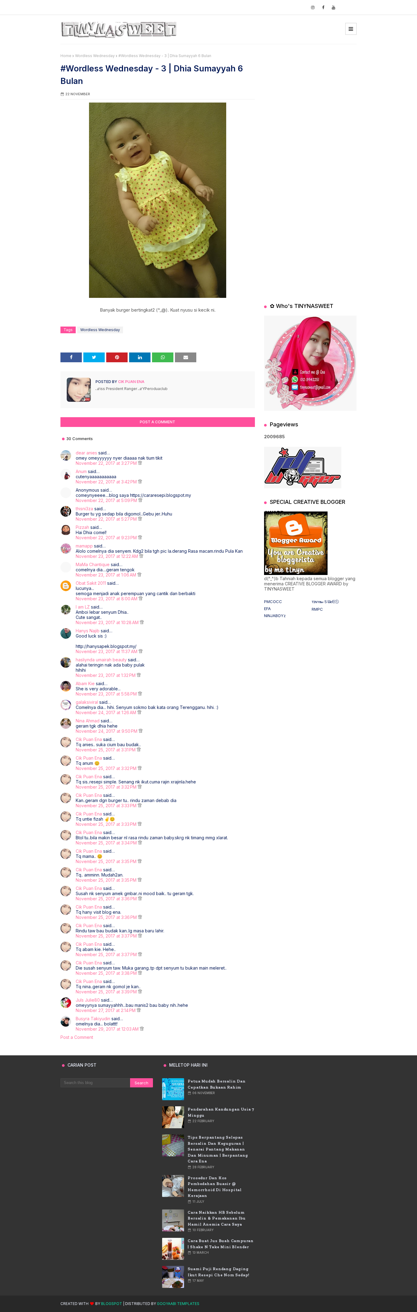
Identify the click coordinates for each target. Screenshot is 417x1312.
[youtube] (333, 7)
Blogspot (111, 1303)
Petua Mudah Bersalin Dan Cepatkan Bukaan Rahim (216, 1084)
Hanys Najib (88, 630)
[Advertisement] (310, 91)
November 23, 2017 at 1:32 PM (106, 675)
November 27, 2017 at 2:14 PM (106, 1010)
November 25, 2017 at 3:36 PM (107, 898)
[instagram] (313, 7)
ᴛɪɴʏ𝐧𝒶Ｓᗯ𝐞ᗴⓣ (325, 601)
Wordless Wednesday (95, 55)
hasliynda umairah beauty (101, 659)
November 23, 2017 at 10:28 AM (108, 622)
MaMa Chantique (93, 564)
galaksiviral (87, 702)
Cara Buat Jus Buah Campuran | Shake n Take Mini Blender (221, 1243)
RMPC (317, 609)
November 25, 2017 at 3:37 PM (107, 935)
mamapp (84, 545)
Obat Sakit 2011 (91, 583)
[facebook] (323, 7)
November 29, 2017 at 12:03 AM (108, 1029)
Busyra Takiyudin (93, 1018)
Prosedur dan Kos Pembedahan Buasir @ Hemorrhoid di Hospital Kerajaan (215, 1187)
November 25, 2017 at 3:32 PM (107, 768)
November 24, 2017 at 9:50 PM (107, 731)
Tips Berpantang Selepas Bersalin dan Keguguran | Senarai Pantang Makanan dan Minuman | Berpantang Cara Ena (218, 1149)
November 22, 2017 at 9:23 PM (107, 537)
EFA (267, 608)
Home (65, 55)
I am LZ (83, 606)
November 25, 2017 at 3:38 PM (107, 973)
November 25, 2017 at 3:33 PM (107, 805)
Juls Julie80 (88, 1000)
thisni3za (84, 508)
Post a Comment (76, 1037)
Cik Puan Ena (130, 381)
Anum (81, 471)
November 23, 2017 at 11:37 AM (107, 651)
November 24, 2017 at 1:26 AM (106, 712)
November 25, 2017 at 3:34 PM (107, 842)
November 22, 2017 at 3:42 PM (107, 481)
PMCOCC (273, 601)
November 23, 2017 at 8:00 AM (107, 598)
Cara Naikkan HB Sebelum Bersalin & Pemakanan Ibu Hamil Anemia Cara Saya (216, 1218)
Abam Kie (85, 683)
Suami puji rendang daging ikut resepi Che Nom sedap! (218, 1272)
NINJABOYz (275, 615)
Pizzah (82, 527)
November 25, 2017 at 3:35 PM (107, 861)
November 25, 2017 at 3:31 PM (106, 749)
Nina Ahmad (88, 720)
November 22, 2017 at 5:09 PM (107, 500)
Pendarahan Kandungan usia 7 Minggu (221, 1112)
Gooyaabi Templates (178, 1303)
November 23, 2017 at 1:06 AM (106, 574)
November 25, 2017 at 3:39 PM (107, 991)
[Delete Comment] (140, 463)
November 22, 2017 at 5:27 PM (107, 519)
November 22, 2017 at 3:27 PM (107, 463)
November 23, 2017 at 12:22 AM (107, 556)
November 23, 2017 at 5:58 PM (107, 693)
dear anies (86, 452)
